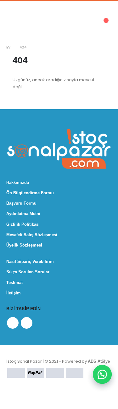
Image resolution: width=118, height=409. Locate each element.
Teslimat (14, 282)
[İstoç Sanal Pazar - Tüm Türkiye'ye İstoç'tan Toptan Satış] (32, 23)
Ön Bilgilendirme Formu (30, 192)
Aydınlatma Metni (23, 213)
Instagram (26, 323)
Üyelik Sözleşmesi (24, 245)
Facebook (13, 323)
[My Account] (64, 24)
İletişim (13, 293)
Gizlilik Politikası (23, 224)
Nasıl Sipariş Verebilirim (30, 261)
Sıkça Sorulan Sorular (27, 272)
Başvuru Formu (21, 203)
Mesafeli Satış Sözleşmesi (31, 234)
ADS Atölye (99, 361)
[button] (102, 374)
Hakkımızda (17, 182)
